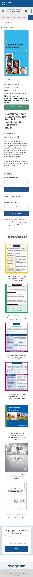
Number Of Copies (10, 202)
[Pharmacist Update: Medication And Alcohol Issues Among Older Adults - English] (16, 337)
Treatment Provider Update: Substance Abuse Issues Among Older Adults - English (16, 317)
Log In (6, 4)
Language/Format (11, 178)
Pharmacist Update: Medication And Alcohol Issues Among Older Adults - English (16, 357)
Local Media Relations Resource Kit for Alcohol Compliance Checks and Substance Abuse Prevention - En (16, 517)
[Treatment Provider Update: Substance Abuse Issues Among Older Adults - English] (16, 298)
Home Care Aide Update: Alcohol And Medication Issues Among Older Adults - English (16, 278)
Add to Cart (16, 213)
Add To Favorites (16, 107)
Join (16, 549)
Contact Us (8, 2)
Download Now (16, 189)
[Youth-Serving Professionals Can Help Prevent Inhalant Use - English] (16, 457)
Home (2, 22)
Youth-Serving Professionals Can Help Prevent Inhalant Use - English (16, 476)
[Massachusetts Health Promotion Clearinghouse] (14, 10)
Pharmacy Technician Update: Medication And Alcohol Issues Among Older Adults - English (16, 396)
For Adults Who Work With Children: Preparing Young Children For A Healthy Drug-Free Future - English (16, 436)
